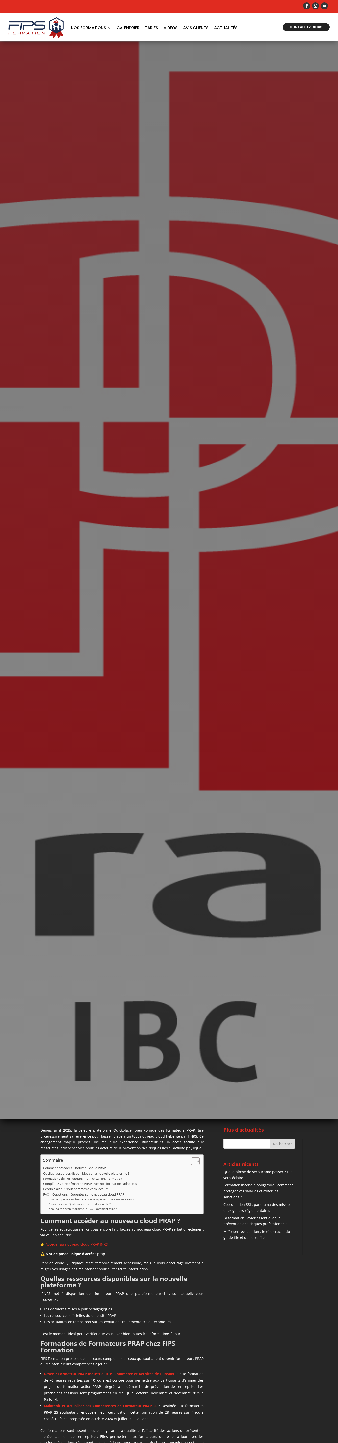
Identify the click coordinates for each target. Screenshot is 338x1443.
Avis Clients (196, 28)
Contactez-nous (306, 27)
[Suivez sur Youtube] (324, 5)
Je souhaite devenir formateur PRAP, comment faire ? (82, 1209)
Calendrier (128, 28)
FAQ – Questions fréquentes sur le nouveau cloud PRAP (83, 1194)
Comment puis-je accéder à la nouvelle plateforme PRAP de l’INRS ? (91, 1199)
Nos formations (88, 28)
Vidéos (171, 28)
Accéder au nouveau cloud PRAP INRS (77, 1244)
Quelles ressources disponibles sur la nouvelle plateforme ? (86, 1173)
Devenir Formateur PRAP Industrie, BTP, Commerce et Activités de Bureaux (109, 1373)
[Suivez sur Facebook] (306, 5)
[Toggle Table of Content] (192, 1161)
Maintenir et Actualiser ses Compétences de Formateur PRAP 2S (100, 1405)
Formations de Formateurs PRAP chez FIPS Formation (82, 1179)
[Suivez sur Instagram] (315, 5)
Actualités (226, 28)
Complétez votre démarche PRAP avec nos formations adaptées (90, 1184)
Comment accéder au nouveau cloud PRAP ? (75, 1168)
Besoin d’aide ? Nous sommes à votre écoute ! (76, 1189)
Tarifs (151, 28)
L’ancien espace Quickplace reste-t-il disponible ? (79, 1204)
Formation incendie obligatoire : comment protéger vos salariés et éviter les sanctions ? (258, 1191)
